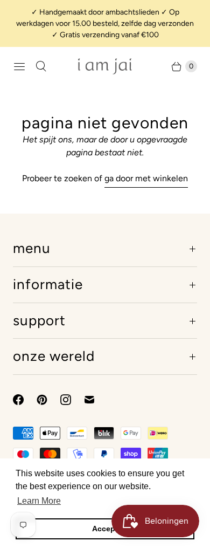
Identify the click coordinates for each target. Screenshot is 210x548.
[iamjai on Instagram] (72, 400)
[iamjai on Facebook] (25, 400)
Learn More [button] (39, 500)
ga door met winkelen (146, 178)
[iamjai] (105, 66)
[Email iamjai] (96, 400)
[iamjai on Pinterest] (48, 400)
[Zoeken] (41, 66)
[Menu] (19, 66)
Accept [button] (105, 528)
